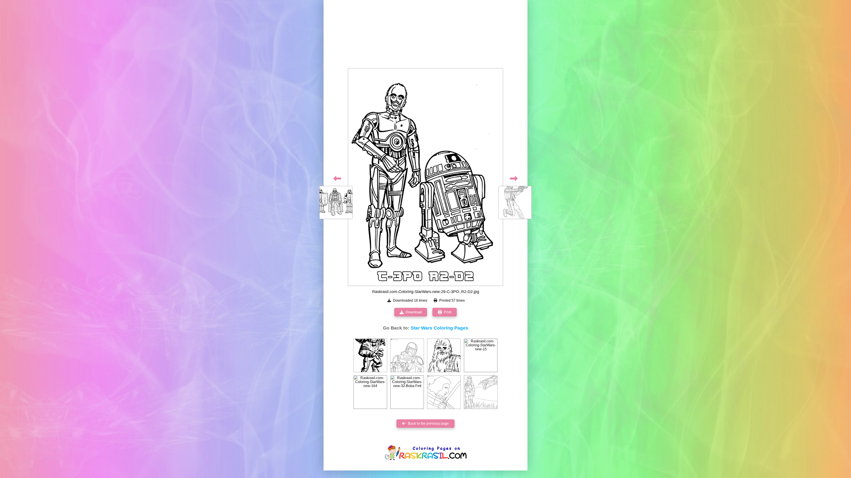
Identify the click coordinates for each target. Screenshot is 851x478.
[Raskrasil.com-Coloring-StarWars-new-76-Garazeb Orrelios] (370, 355)
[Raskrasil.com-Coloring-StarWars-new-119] (444, 392)
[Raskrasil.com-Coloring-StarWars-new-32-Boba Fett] (407, 392)
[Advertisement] (425, 35)
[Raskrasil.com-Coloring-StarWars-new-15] (481, 355)
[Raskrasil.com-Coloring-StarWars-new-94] (481, 392)
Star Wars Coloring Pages (439, 328)
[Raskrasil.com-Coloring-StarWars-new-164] (370, 392)
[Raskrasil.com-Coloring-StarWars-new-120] (407, 355)
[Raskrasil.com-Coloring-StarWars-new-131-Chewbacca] (444, 355)
